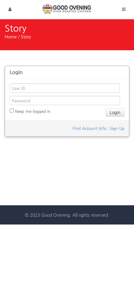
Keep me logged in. (33, 111)
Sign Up (117, 128)
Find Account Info (89, 128)
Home (11, 36)
